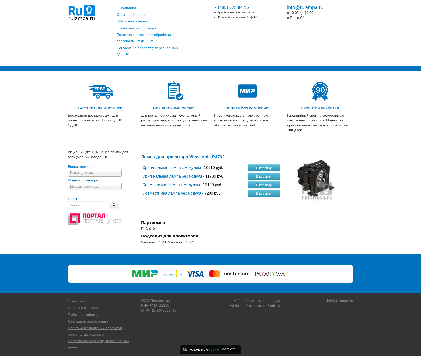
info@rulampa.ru (305, 7)
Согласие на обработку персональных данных (147, 51)
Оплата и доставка (132, 15)
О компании (126, 8)
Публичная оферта (132, 21)
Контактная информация (137, 28)
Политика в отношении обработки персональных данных (144, 38)
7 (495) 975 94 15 (231, 7)
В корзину (264, 168)
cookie (214, 349)
